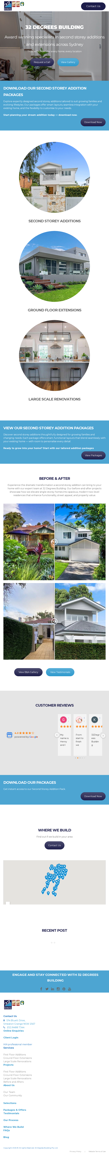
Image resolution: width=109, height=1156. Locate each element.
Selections (9, 1103)
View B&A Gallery (28, 672)
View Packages (93, 455)
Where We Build (13, 1127)
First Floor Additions (14, 1054)
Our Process (10, 1120)
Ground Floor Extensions (54, 310)
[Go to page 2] (80, 758)
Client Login (10, 1037)
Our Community (12, 1095)
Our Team (9, 1092)
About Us (8, 1085)
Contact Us (93, 6)
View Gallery (68, 62)
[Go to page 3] (82, 758)
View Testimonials (60, 672)
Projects (8, 1065)
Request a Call (42, 62)
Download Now (93, 122)
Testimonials (11, 1113)
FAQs (6, 1130)
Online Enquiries (13, 1030)
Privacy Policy (75, 1151)
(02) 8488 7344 (15, 1027)
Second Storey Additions (55, 221)
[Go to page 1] (77, 758)
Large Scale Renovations (54, 399)
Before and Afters (13, 1082)
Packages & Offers (14, 1110)
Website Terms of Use (97, 1151)
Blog (6, 1137)
